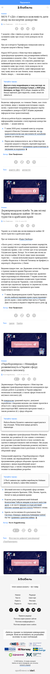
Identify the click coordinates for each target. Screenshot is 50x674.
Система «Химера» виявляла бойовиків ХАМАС (25, 515)
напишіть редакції (25, 665)
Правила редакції (25, 616)
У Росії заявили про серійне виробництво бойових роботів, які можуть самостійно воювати (24, 481)
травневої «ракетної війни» (23, 518)
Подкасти (17, 604)
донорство (26, 170)
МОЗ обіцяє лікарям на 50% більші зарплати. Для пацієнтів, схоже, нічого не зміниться (24, 90)
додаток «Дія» (14, 170)
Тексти (17, 598)
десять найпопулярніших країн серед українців (25, 297)
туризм (11, 323)
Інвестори (32, 598)
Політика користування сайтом (25, 619)
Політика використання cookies (25, 624)
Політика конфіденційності (25, 622)
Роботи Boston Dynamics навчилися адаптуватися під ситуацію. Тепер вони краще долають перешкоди (25, 424)
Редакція (32, 595)
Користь (18, 601)
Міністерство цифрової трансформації (24, 538)
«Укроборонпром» (10, 541)
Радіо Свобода (25, 239)
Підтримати (25, 2)
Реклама (32, 601)
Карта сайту (32, 604)
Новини (17, 595)
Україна (20, 323)
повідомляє (9, 401)
